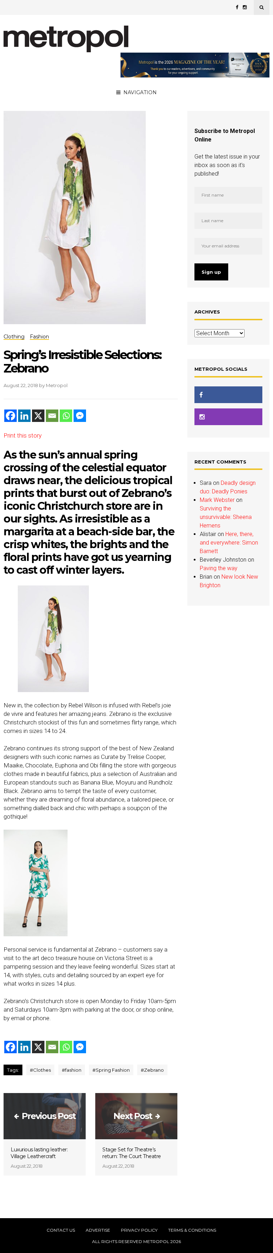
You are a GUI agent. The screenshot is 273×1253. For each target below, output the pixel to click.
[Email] (52, 415)
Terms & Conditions (192, 1230)
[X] (38, 415)
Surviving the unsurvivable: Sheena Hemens (226, 517)
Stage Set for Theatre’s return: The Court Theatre (131, 1153)
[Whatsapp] (66, 415)
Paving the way (218, 568)
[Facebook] (10, 415)
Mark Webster (217, 500)
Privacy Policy (139, 1230)
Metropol (57, 385)
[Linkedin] (24, 415)
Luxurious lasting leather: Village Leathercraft (39, 1153)
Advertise (98, 1230)
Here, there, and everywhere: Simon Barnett (229, 543)
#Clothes (40, 1070)
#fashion (71, 1070)
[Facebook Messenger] (80, 415)
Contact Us (61, 1230)
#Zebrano (152, 1070)
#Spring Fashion (111, 1070)
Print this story (23, 435)
